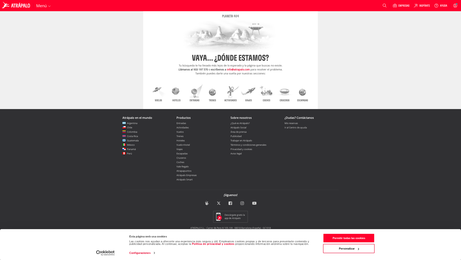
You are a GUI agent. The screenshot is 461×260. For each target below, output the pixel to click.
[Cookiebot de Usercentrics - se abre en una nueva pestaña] (105, 253)
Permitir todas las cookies (349, 238)
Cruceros (181, 157)
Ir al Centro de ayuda (296, 127)
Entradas (181, 123)
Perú (129, 153)
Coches (180, 162)
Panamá (131, 149)
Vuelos (180, 131)
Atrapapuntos (183, 170)
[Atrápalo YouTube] (254, 203)
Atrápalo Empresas (186, 175)
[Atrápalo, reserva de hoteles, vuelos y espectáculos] (16, 5)
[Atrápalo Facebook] (231, 203)
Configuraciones (140, 252)
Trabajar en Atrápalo (241, 140)
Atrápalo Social (238, 127)
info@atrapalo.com (238, 69)
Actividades (182, 127)
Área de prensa (238, 131)
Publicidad (236, 136)
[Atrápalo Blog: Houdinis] (207, 203)
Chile (129, 127)
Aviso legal (236, 153)
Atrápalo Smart (184, 179)
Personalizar (347, 248)
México (131, 144)
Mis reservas (291, 123)
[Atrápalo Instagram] (242, 203)
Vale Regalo (182, 166)
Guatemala (133, 140)
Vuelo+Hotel (183, 144)
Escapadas (182, 153)
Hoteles (180, 140)
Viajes (179, 149)
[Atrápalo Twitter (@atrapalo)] (219, 203)
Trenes (179, 136)
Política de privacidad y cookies (213, 243)
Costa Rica (132, 136)
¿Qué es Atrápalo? (240, 123)
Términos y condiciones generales (248, 144)
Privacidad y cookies (241, 149)
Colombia (132, 131)
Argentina (132, 123)
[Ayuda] (440, 5)
